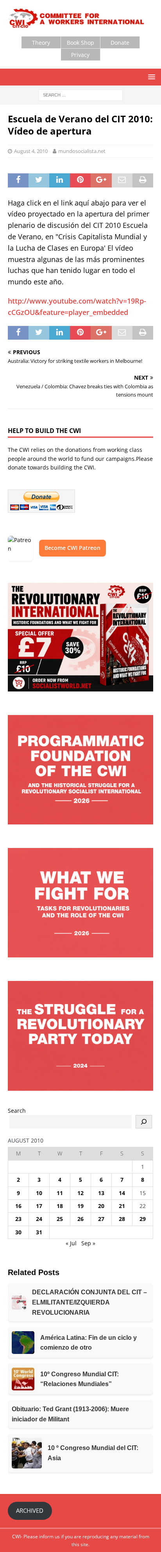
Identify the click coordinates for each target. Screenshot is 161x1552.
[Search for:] (81, 94)
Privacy (80, 54)
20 (101, 1206)
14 (122, 1193)
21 (122, 1206)
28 (122, 1219)
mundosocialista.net (82, 151)
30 (18, 1232)
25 (60, 1219)
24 (39, 1219)
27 (101, 1219)
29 (143, 1219)
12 (80, 1193)
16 (18, 1206)
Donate (120, 42)
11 (60, 1193)
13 (101, 1193)
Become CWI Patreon (72, 547)
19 (80, 1206)
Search (17, 1110)
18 (60, 1206)
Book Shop (80, 42)
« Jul (71, 1243)
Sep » (88, 1243)
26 (80, 1219)
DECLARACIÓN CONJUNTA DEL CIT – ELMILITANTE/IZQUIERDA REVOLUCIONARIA (89, 1302)
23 (18, 1219)
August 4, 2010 (31, 151)
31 (39, 1232)
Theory (41, 42)
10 (39, 1193)
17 (39, 1206)
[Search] (144, 1121)
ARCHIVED (29, 1510)
